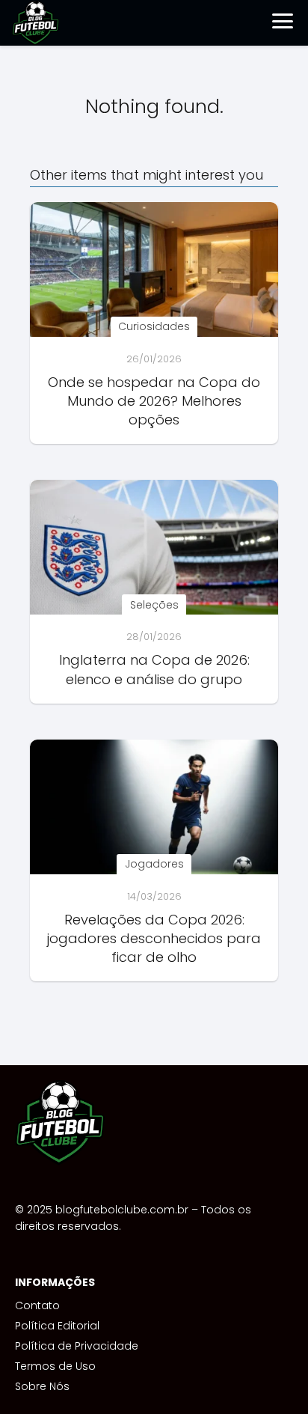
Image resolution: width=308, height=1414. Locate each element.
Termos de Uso (55, 1366)
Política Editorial (57, 1325)
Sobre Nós (42, 1386)
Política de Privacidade (76, 1345)
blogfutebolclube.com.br (121, 1209)
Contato (37, 1305)
